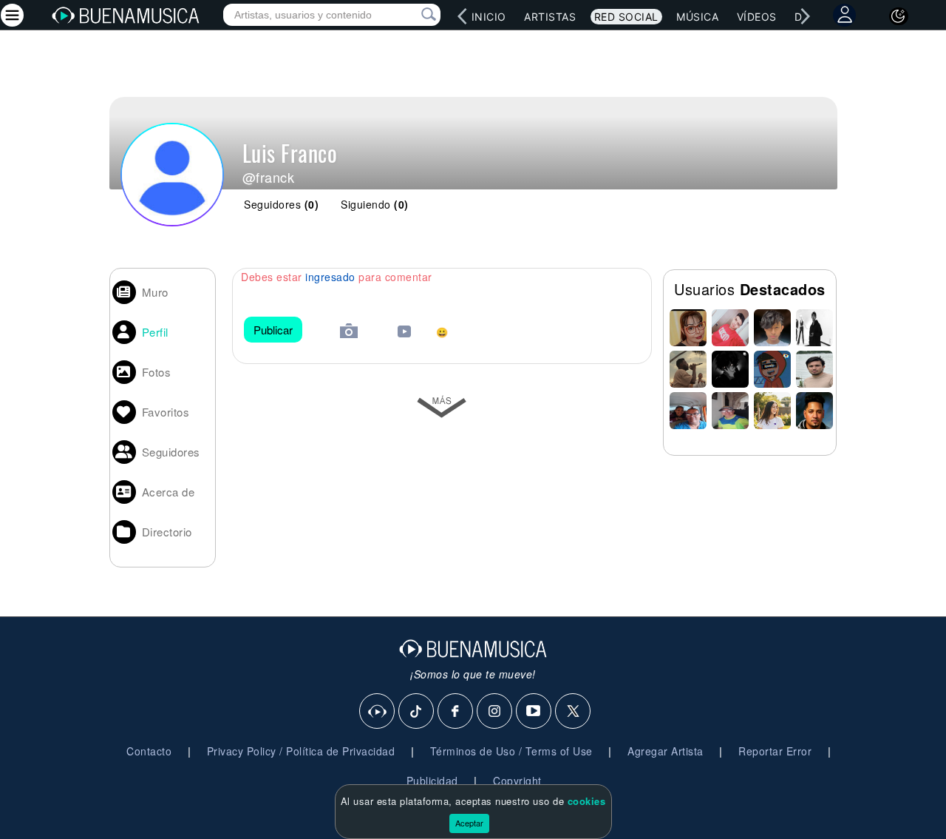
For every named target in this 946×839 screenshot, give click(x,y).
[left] (463, 16)
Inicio (489, 16)
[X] (573, 712)
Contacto (148, 751)
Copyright (517, 780)
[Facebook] (456, 712)
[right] (805, 16)
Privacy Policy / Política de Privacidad (301, 751)
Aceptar (469, 823)
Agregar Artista (665, 751)
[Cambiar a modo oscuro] (898, 16)
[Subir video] (404, 333)
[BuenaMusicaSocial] (377, 712)
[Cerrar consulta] (411, 15)
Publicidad (432, 780)
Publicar (273, 329)
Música (697, 16)
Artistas (550, 16)
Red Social (626, 16)
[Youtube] (534, 712)
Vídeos (757, 16)
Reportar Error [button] (774, 751)
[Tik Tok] (417, 712)
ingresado (330, 276)
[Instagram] (495, 712)
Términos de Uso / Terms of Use (511, 751)
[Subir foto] (349, 332)
